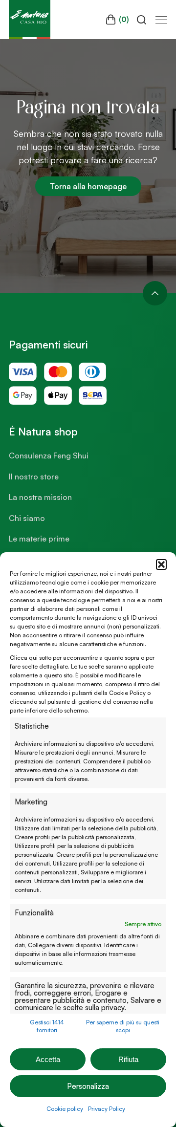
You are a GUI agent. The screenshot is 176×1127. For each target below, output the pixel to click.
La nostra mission (40, 497)
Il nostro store (34, 476)
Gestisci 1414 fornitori (47, 1026)
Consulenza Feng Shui (48, 455)
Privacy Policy (106, 1108)
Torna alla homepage (88, 186)
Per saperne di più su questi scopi (122, 1026)
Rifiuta (128, 1059)
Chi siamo (27, 518)
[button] (161, 564)
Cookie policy (64, 1108)
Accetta (48, 1059)
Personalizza (88, 1086)
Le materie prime (39, 538)
